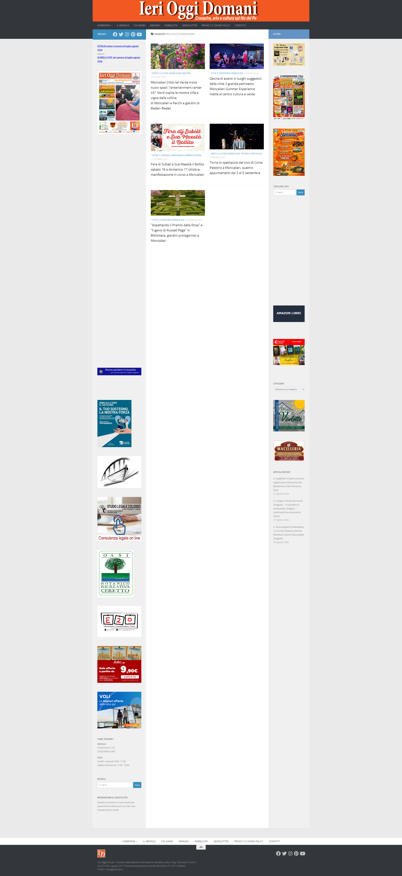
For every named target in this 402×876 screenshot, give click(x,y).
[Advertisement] (119, 189)
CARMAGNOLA (177, 155)
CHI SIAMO (139, 25)
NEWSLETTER (189, 25)
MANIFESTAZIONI (193, 155)
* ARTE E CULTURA (159, 73)
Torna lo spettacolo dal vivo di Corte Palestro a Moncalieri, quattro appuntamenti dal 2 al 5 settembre (236, 168)
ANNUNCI (155, 25)
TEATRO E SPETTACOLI (251, 153)
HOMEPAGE (103, 25)
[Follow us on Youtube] (139, 34)
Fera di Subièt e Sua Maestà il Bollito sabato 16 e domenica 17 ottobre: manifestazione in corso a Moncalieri (177, 169)
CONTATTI (240, 25)
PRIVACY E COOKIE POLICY (216, 25)
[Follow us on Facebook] (115, 34)
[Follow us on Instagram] (127, 34)
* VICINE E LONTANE (160, 155)
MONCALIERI (175, 73)
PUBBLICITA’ (171, 25)
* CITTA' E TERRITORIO (220, 73)
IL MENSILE (123, 25)
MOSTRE (186, 73)
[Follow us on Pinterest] (133, 34)
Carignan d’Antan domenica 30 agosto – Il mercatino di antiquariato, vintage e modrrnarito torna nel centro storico (288, 508)
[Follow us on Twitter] (121, 34)
